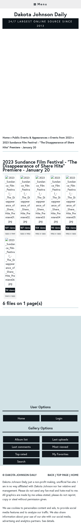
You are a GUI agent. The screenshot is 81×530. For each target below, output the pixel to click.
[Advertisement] (40, 90)
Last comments (21, 447)
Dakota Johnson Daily (14, 482)
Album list (21, 439)
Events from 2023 (61, 137)
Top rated (21, 454)
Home (6, 137)
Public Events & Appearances (29, 137)
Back (51, 475)
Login (59, 418)
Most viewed (60, 447)
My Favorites (60, 454)
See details (48, 521)
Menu (42, 4)
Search (21, 461)
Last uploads (60, 439)
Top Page (63, 475)
